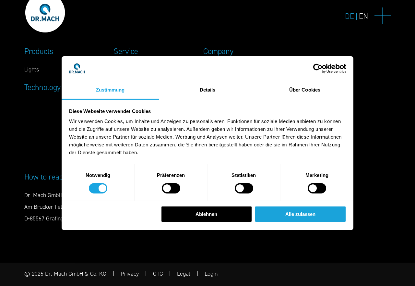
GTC (158, 273)
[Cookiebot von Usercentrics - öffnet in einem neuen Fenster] (318, 68)
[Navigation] (382, 16)
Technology (42, 87)
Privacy (130, 273)
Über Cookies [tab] (304, 90)
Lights (31, 69)
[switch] (171, 188)
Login (211, 273)
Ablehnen (206, 214)
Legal (183, 273)
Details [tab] (208, 90)
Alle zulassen (300, 214)
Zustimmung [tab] (110, 90)
